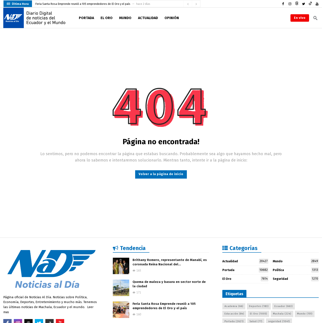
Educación (234, 313)
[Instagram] (290, 4)
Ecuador (283, 306)
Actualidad (245, 261)
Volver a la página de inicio (161, 174)
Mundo (295, 261)
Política (295, 270)
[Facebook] (283, 4)
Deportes (259, 306)
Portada (245, 270)
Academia (234, 306)
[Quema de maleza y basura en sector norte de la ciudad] (121, 288)
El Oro (245, 279)
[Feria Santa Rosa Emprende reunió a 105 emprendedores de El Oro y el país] (121, 310)
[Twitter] (303, 4)
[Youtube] (317, 4)
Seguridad (295, 279)
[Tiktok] (310, 4)
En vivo (300, 18)
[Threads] (296, 4)
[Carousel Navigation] (192, 3)
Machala (282, 313)
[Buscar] (315, 18)
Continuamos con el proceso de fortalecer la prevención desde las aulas (81, 4)
